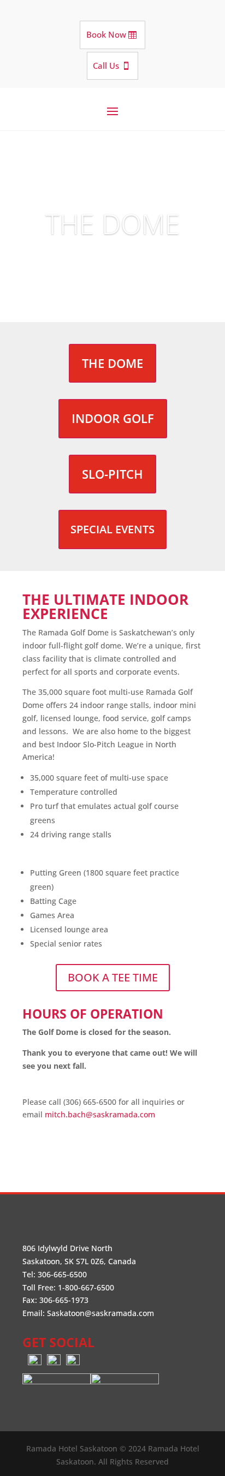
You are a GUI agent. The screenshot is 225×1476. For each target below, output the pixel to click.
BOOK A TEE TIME (113, 977)
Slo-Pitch (112, 474)
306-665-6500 (62, 1274)
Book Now (106, 34)
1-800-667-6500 (86, 1287)
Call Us (106, 65)
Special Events (112, 529)
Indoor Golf (113, 418)
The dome (112, 363)
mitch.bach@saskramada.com (100, 1114)
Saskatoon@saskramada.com (100, 1313)
